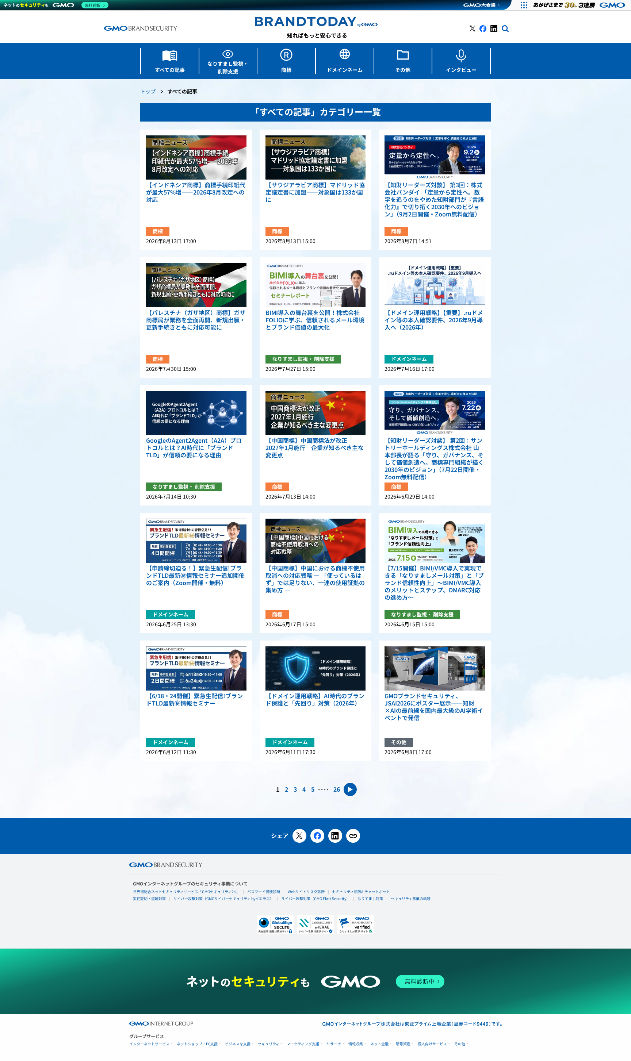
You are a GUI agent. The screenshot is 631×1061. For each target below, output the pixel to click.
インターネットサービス (149, 1044)
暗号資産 (403, 1044)
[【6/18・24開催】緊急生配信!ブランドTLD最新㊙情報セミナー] (196, 668)
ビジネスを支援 (238, 1044)
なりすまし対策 (370, 898)
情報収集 (355, 1044)
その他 (459, 1044)
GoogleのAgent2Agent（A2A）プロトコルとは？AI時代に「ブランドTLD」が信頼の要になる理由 (194, 448)
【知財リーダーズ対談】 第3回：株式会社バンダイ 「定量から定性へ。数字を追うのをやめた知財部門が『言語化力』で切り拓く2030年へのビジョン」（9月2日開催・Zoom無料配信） (434, 199)
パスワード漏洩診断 (263, 891)
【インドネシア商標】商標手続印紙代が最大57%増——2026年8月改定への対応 (195, 192)
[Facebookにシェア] (317, 836)
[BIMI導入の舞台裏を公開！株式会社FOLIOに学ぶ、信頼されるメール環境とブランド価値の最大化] (315, 285)
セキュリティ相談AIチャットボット (361, 891)
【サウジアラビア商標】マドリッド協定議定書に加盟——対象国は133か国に (315, 192)
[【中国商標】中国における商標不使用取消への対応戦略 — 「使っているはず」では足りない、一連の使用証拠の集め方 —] (315, 541)
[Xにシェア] (299, 836)
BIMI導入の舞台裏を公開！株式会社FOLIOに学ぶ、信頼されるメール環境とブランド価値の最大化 (314, 320)
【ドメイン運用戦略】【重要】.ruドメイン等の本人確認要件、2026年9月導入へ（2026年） (434, 320)
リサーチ (333, 1044)
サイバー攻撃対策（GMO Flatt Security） (315, 898)
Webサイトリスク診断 (306, 891)
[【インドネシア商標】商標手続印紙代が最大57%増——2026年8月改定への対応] (196, 157)
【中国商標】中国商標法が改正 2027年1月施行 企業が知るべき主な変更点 (314, 448)
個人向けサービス (432, 1044)
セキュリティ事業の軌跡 (411, 898)
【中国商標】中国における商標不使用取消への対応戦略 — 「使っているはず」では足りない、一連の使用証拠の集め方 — (315, 579)
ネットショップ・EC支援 (197, 1044)
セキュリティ (268, 1044)
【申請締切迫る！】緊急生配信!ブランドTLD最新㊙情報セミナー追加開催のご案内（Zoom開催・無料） (195, 576)
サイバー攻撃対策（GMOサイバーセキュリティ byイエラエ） (223, 898)
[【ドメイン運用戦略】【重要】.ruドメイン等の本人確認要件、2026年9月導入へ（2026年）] (435, 285)
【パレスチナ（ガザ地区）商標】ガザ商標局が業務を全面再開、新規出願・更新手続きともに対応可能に (195, 320)
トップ (148, 92)
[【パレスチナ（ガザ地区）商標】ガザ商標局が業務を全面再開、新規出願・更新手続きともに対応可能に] (196, 285)
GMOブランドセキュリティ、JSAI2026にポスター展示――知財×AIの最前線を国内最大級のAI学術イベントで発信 (434, 707)
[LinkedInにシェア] (335, 836)
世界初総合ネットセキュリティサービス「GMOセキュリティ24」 (186, 891)
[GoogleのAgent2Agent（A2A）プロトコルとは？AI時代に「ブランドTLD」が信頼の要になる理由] (196, 413)
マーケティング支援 (303, 1044)
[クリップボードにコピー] (353, 836)
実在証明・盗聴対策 (149, 898)
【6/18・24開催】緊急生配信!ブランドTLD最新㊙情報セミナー (194, 699)
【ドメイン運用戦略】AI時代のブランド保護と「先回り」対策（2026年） (314, 699)
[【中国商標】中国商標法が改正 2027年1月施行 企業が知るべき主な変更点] (315, 413)
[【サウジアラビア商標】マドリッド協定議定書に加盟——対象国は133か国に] (315, 157)
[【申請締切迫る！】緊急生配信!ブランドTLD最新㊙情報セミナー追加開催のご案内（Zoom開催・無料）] (196, 541)
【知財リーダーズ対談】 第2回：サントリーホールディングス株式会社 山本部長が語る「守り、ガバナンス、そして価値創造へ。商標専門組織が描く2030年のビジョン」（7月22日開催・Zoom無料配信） (434, 459)
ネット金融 (379, 1044)
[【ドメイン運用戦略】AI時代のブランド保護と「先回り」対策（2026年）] (315, 668)
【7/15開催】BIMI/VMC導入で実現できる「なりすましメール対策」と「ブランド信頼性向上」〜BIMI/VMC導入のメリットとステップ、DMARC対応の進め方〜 (434, 583)
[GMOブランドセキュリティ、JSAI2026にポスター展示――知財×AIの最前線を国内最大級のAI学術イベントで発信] (435, 668)
